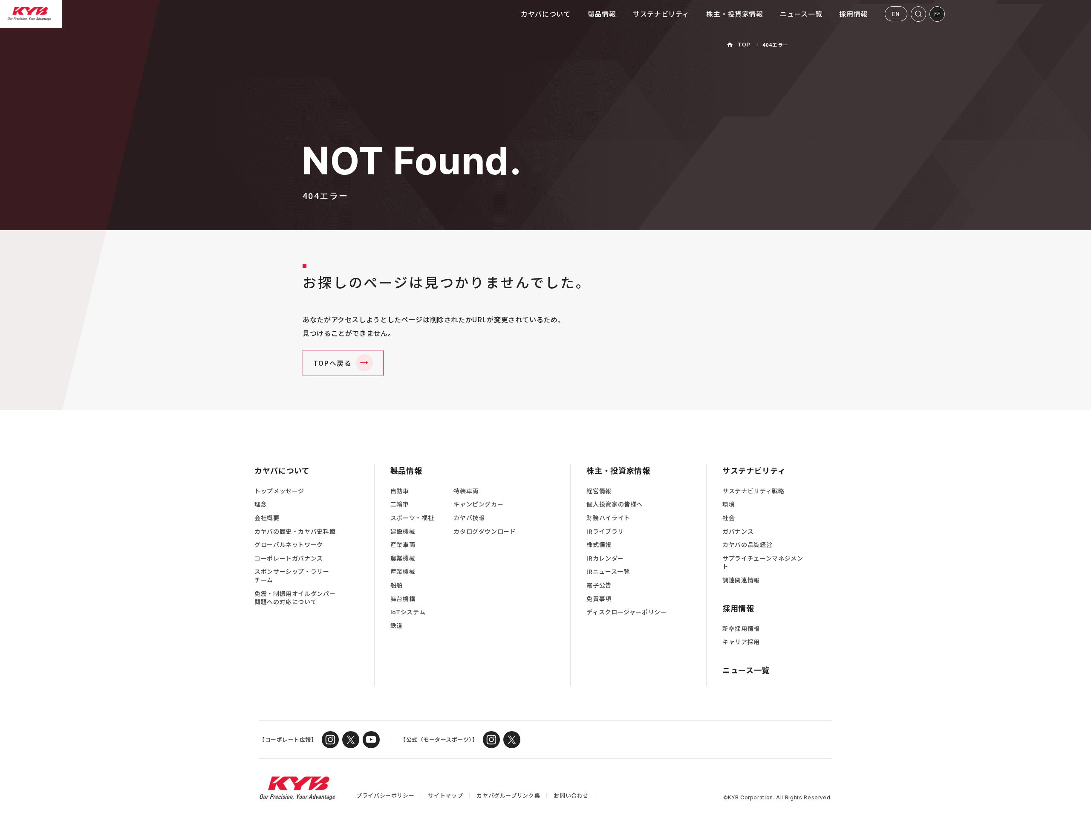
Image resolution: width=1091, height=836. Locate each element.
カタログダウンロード (484, 531)
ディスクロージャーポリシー (626, 612)
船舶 (396, 585)
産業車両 (403, 545)
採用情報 (853, 14)
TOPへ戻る (332, 363)
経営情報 (599, 491)
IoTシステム (407, 612)
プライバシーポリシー (385, 795)
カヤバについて (545, 14)
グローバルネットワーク (288, 545)
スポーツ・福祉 (412, 518)
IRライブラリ (604, 531)
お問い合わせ (571, 795)
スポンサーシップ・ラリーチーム (291, 575)
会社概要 (267, 518)
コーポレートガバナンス (288, 558)
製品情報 (602, 14)
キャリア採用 (741, 642)
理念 (260, 504)
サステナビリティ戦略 (753, 491)
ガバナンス (737, 531)
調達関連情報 (741, 580)
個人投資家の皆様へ (614, 504)
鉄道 (396, 626)
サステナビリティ (661, 14)
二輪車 (399, 504)
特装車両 (466, 491)
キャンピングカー (478, 504)
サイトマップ (445, 795)
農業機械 (403, 558)
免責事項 (599, 599)
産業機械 (403, 571)
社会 (728, 518)
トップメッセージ (279, 491)
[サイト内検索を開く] (918, 14)
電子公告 (599, 585)
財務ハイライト (608, 518)
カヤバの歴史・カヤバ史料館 (294, 531)
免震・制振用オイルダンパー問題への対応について (294, 598)
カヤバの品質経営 (747, 545)
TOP (744, 44)
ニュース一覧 (801, 14)
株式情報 (599, 545)
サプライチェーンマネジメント (762, 562)
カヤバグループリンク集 (508, 795)
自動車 (399, 491)
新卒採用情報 (741, 629)
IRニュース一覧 (607, 571)
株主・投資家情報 (734, 14)
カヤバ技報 (469, 518)
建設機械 (403, 531)
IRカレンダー (604, 558)
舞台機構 (403, 599)
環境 (728, 504)
